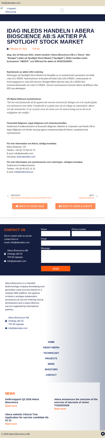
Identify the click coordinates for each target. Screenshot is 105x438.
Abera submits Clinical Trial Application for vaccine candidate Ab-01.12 (27, 417)
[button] (62, 10)
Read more (11, 405)
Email (44, 239)
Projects (51, 358)
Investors (51, 369)
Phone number (79, 229)
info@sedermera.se (23, 172)
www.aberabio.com (26, 157)
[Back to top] (103, 434)
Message (45, 248)
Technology (51, 353)
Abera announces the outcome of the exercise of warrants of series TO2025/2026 (76, 402)
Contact (51, 375)
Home (51, 342)
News (51, 364)
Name (44, 229)
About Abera (51, 347)
